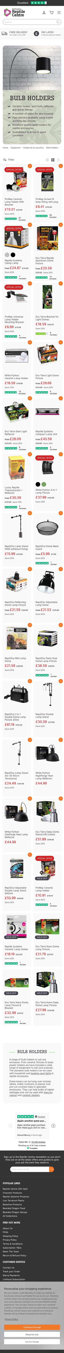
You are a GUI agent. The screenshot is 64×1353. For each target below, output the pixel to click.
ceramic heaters (31, 1095)
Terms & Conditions (13, 1243)
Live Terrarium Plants (13, 1200)
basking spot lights (41, 1073)
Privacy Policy (10, 1239)
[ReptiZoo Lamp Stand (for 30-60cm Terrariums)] (16, 767)
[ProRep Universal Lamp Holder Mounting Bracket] (16, 311)
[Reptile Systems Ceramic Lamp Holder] (16, 940)
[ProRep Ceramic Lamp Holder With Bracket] (16, 194)
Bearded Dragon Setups (15, 1212)
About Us (7, 1228)
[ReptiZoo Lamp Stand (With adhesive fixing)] (16, 540)
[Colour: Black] (13, 255)
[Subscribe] (51, 1169)
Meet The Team (11, 1251)
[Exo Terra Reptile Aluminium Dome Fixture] (47, 252)
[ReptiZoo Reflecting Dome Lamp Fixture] (16, 596)
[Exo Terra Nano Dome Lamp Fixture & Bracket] (16, 997)
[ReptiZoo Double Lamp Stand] (47, 708)
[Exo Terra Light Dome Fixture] (47, 369)
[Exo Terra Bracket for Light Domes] (47, 310)
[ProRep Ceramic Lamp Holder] (47, 881)
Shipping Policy (10, 1236)
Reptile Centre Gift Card (15, 1188)
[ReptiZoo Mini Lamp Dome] (16, 652)
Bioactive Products (12, 1204)
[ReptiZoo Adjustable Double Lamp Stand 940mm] (16, 882)
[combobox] (32, 22)
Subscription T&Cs (12, 1247)
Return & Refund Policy (14, 1255)
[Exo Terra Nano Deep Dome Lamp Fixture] (47, 996)
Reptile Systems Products (16, 1196)
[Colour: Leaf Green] (44, 484)
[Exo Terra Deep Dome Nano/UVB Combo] (47, 825)
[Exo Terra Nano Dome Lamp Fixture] (47, 940)
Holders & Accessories (33, 148)
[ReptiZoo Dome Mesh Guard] (47, 540)
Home (5, 148)
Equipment (16, 148)
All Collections (10, 1216)
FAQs (5, 1232)
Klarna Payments (11, 1275)
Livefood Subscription (14, 1279)
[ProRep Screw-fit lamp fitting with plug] (47, 193)
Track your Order (11, 1271)
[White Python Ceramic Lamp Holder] (16, 369)
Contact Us (8, 1267)
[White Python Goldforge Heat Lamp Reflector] (16, 825)
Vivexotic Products (12, 1192)
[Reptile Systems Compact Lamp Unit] (47, 425)
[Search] (58, 22)
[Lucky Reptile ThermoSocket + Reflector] (16, 482)
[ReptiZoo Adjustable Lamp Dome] (47, 596)
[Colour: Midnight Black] (38, 484)
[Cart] (51, 12)
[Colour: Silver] (7, 255)
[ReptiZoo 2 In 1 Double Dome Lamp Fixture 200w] (16, 709)
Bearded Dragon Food (14, 1208)
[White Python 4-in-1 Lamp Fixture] (47, 482)
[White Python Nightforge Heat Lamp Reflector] (47, 766)
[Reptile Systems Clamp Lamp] (16, 252)
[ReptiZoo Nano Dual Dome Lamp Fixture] (47, 652)
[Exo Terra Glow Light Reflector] (16, 425)
